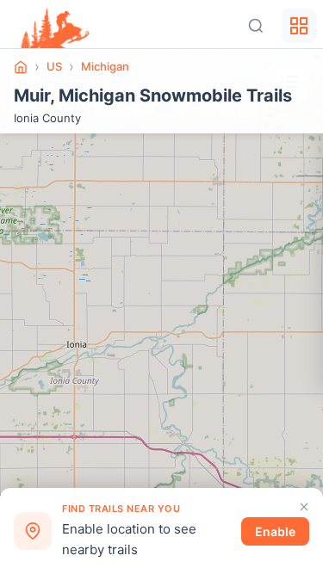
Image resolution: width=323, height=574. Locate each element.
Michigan (105, 66)
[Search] (256, 26)
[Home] (20, 67)
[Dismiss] (304, 507)
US (54, 66)
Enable (275, 531)
